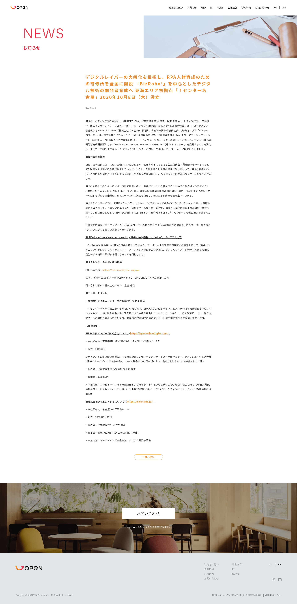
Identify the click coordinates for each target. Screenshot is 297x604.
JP (275, 7)
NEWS (235, 573)
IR (233, 569)
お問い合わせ (148, 513)
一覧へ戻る (148, 457)
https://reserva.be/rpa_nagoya (120, 269)
